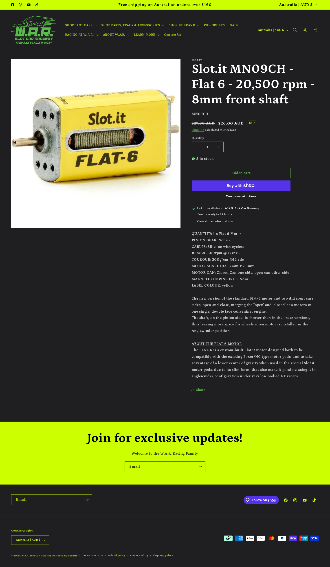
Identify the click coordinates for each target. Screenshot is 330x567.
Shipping (198, 130)
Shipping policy (163, 555)
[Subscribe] (200, 466)
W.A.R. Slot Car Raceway (36, 555)
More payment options (241, 196)
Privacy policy (139, 555)
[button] (80, 25)
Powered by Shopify (65, 555)
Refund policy (117, 555)
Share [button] (200, 390)
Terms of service (92, 555)
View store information (215, 221)
